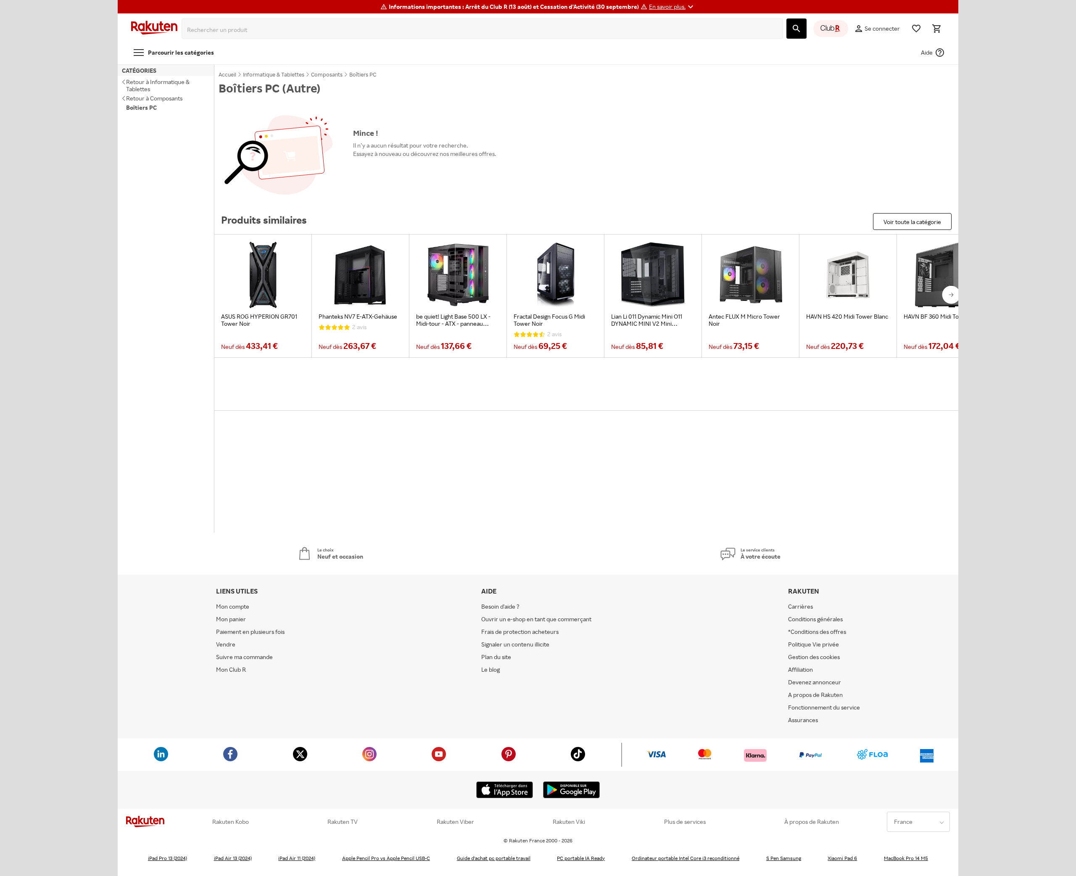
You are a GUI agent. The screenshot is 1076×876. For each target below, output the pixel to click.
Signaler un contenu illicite (515, 644)
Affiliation (800, 669)
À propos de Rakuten (811, 822)
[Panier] (936, 28)
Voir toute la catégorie (912, 221)
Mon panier (231, 619)
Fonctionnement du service (824, 707)
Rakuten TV (342, 822)
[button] (672, 7)
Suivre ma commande (244, 656)
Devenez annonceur (814, 682)
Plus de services (685, 822)
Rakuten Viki (569, 822)
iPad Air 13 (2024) (233, 858)
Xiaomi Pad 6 (842, 858)
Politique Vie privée (813, 644)
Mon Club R (231, 669)
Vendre (225, 644)
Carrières (800, 606)
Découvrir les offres (383, 173)
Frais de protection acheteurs (520, 631)
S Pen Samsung (783, 858)
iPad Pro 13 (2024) (167, 858)
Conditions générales (815, 619)
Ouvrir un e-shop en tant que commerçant (536, 619)
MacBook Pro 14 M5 (906, 858)
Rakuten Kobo (230, 822)
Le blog (490, 669)
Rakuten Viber (455, 822)
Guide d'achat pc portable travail (493, 858)
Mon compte (232, 606)
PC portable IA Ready (581, 858)
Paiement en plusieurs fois (250, 631)
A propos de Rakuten (815, 694)
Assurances (803, 719)
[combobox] (484, 30)
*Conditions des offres (817, 631)
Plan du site (496, 656)
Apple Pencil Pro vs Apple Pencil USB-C (386, 858)
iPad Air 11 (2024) (296, 858)
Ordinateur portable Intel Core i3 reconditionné (685, 858)
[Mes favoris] (916, 28)
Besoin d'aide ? (500, 606)
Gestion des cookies (814, 656)
